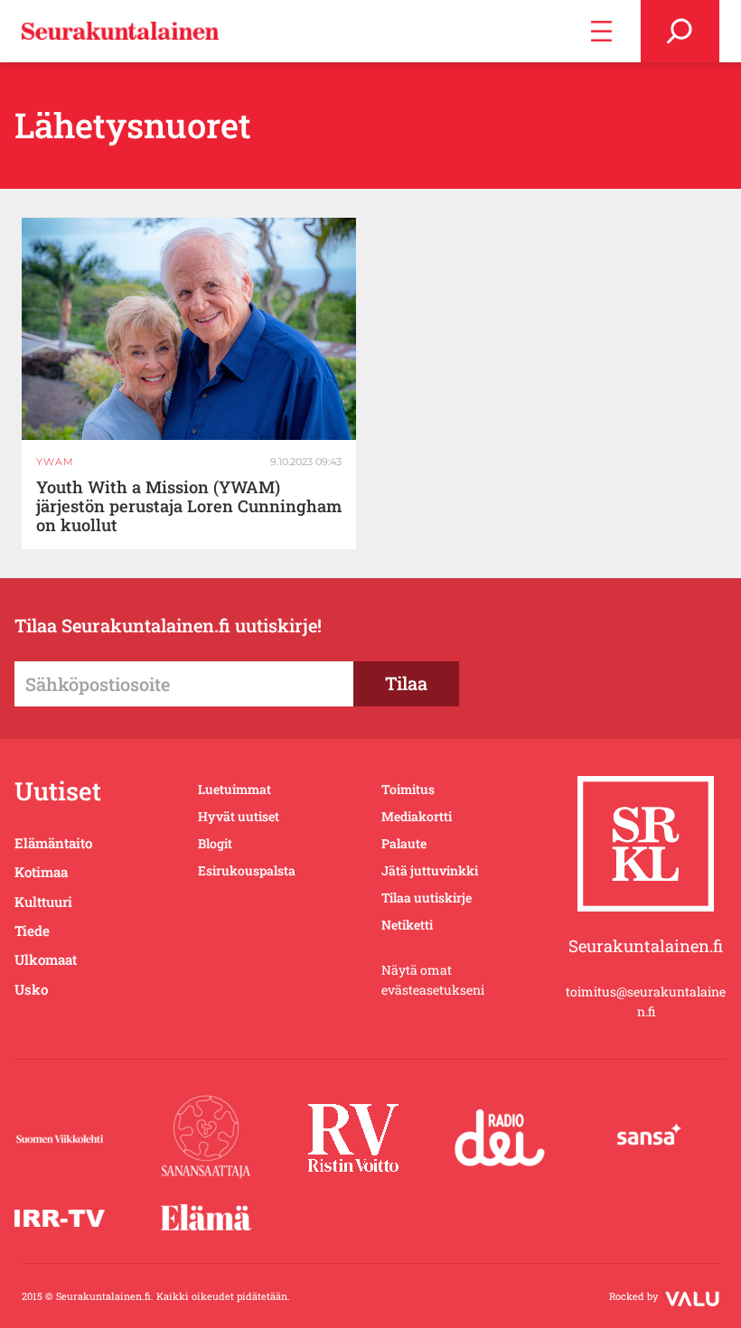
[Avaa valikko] (601, 31)
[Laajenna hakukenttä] (680, 31)
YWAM (55, 461)
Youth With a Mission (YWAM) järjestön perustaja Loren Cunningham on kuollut (189, 506)
